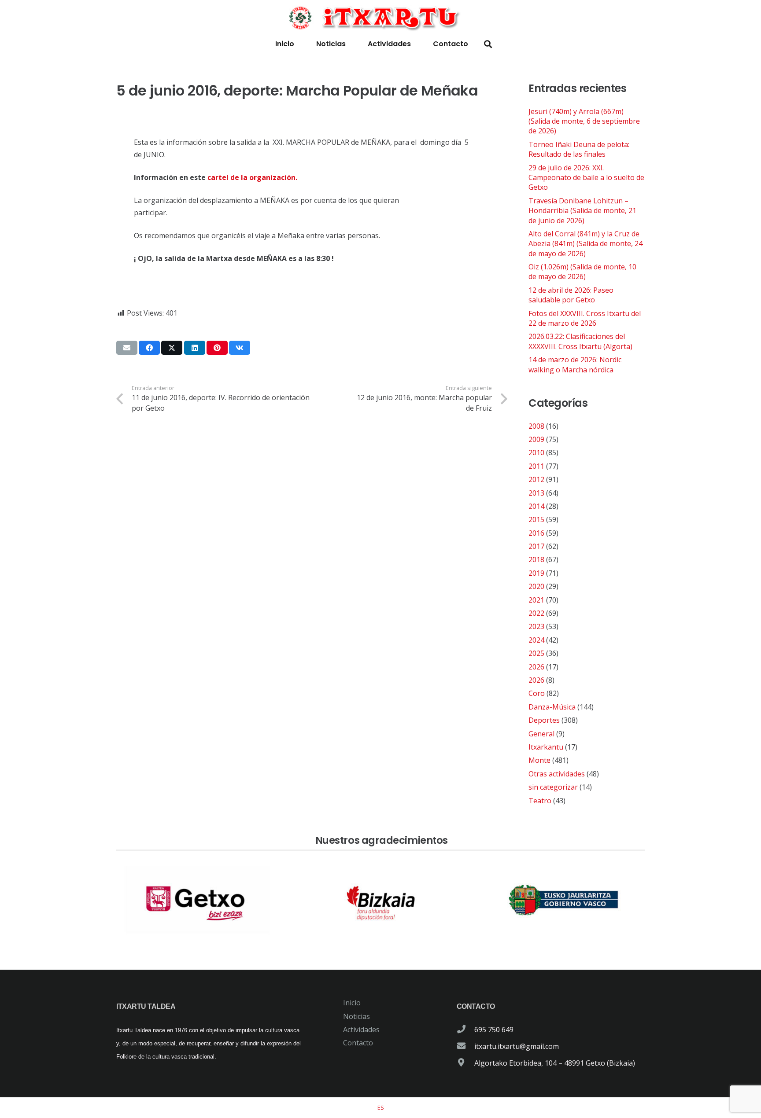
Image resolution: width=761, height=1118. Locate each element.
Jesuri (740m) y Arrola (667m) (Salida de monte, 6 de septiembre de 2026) (584, 121)
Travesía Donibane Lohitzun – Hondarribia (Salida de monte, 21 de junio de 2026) (582, 210)
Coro (536, 693)
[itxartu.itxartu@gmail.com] (465, 1046)
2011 (536, 466)
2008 (536, 426)
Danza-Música (552, 707)
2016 (536, 533)
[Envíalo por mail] (126, 348)
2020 (536, 586)
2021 (536, 600)
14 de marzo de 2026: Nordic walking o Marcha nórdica (574, 364)
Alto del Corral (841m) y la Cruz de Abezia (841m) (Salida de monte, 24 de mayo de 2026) (585, 243)
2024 (536, 640)
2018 (536, 559)
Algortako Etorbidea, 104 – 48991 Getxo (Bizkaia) (554, 1063)
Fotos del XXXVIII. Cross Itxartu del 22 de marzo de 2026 (584, 318)
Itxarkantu (545, 747)
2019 (536, 573)
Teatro (539, 800)
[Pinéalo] (217, 348)
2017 (536, 546)
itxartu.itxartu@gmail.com (516, 1046)
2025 (536, 653)
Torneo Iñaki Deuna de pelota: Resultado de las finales (578, 149)
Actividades (361, 1029)
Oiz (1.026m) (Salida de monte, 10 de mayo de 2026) (582, 271)
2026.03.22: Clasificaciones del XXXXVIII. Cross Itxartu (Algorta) (580, 341)
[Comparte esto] (149, 348)
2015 (536, 519)
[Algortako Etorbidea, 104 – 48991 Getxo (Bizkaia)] (465, 1063)
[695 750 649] (465, 1029)
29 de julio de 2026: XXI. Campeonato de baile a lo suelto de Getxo (586, 177)
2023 (536, 626)
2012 (536, 479)
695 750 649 (493, 1029)
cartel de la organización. (252, 177)
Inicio (352, 1003)
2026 (536, 667)
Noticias (356, 1016)
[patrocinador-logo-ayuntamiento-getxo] (197, 900)
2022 (536, 613)
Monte (539, 760)
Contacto (358, 1043)
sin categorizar (553, 787)
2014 (536, 506)
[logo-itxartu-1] (380, 17)
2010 (536, 452)
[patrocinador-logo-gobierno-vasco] (564, 900)
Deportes (544, 720)
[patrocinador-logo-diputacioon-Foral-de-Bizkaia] (380, 900)
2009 (536, 439)
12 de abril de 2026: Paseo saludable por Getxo (570, 295)
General (541, 734)
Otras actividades (556, 774)
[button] (488, 44)
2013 (536, 493)
